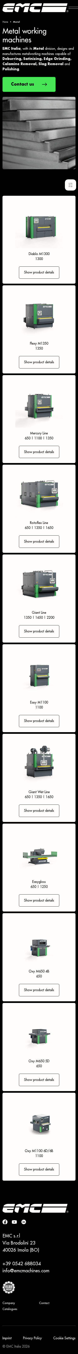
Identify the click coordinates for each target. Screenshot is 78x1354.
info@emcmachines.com (25, 1271)
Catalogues (9, 1309)
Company (8, 1303)
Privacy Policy (32, 1338)
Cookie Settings (64, 1338)
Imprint (7, 1338)
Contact (44, 1303)
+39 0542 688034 (21, 1263)
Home (5, 22)
